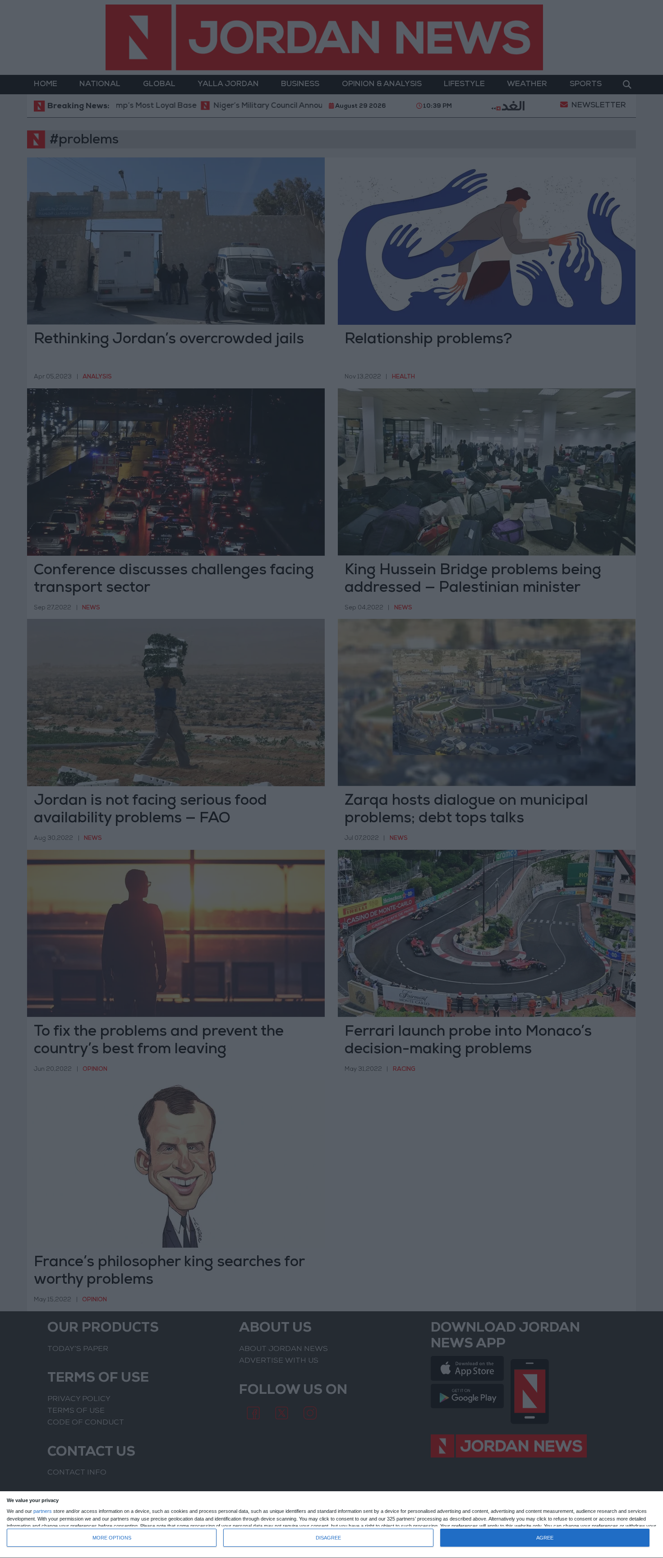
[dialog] (331, 1525)
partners (42, 1511)
